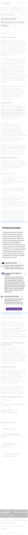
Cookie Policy (16, 251)
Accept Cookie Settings (14, 309)
